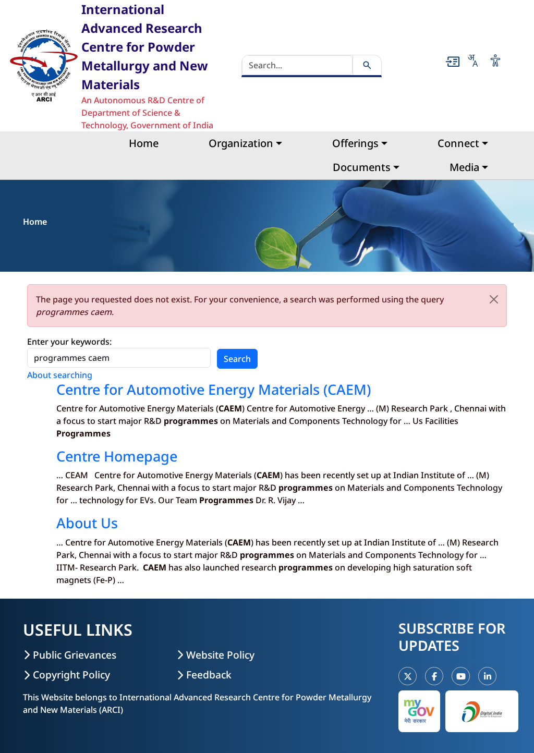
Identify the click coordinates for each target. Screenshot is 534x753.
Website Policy (220, 655)
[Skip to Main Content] (452, 61)
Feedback (209, 674)
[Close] (493, 299)
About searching (59, 375)
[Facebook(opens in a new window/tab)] (434, 676)
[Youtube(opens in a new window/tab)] (461, 676)
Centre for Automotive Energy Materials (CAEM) (213, 389)
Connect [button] (458, 143)
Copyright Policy (71, 674)
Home (144, 143)
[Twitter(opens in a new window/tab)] (407, 676)
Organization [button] (241, 143)
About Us (87, 522)
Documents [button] (362, 167)
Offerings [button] (355, 143)
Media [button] (464, 167)
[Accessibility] (495, 60)
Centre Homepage (116, 456)
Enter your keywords (68, 341)
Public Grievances (74, 655)
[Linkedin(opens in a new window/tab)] (487, 676)
